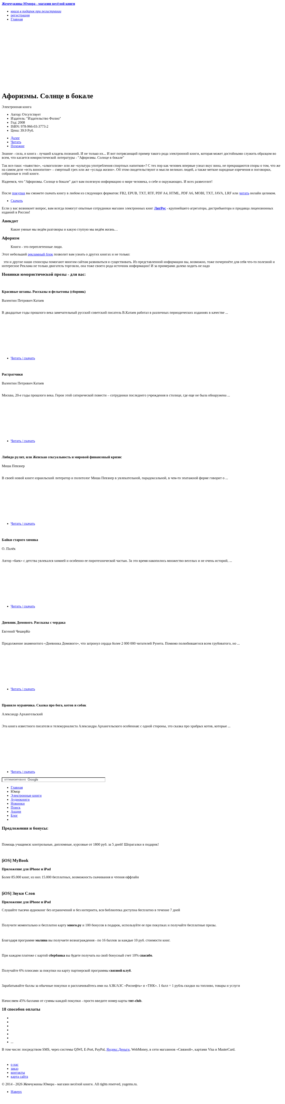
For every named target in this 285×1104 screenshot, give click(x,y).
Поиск (15, 807)
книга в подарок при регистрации (36, 11)
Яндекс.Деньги (118, 1049)
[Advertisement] (100, 56)
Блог (14, 815)
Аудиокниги (20, 799)
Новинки (18, 803)
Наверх (16, 1092)
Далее (15, 138)
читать (244, 193)
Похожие (17, 146)
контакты (18, 1072)
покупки (18, 193)
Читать (16, 142)
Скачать (17, 201)
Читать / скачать (23, 358)
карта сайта (19, 1076)
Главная (17, 787)
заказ (14, 1068)
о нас (14, 1064)
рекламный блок (40, 254)
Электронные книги (26, 795)
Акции (16, 811)
